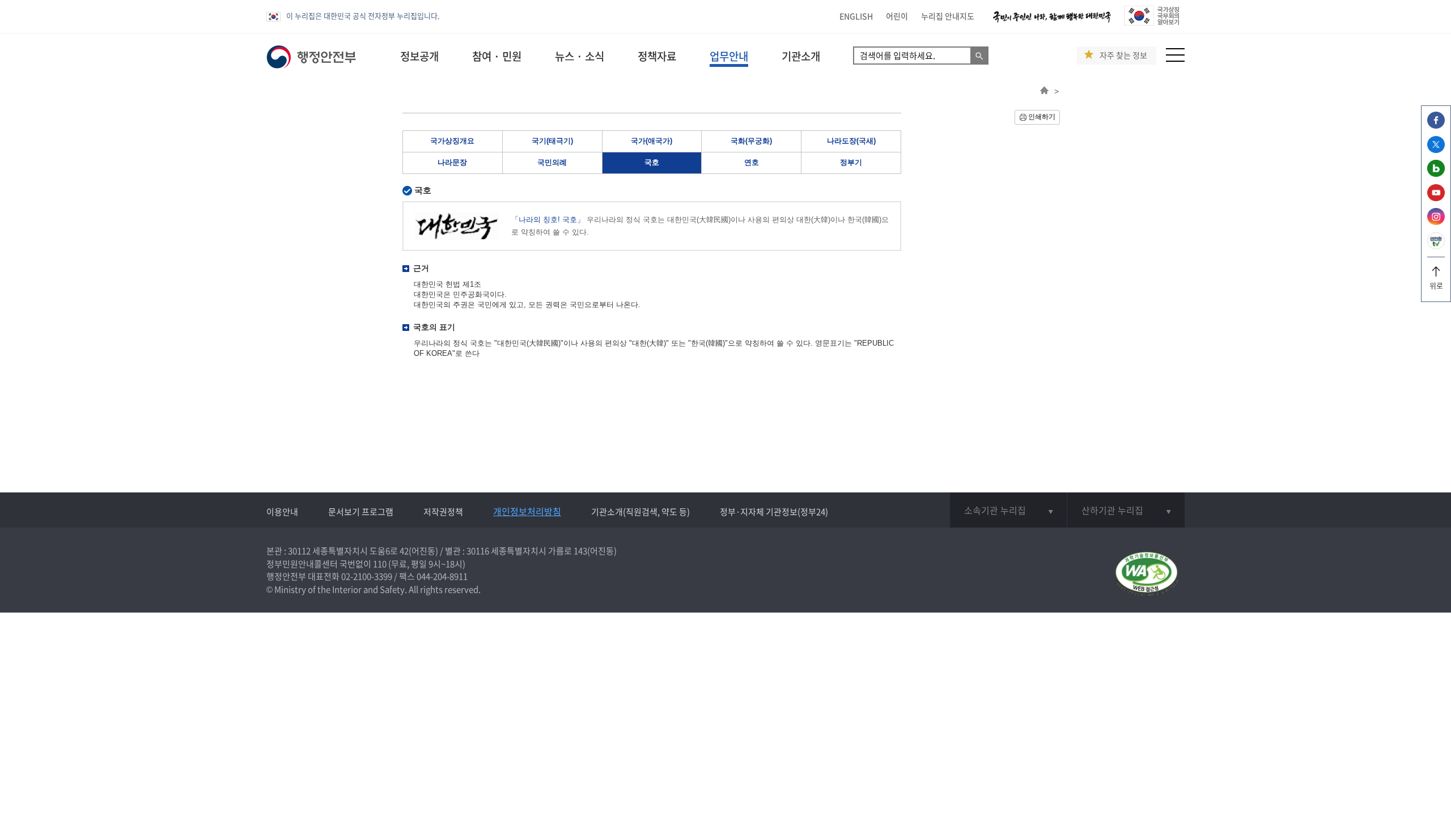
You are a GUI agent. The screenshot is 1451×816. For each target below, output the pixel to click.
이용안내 (282, 511)
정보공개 (419, 56)
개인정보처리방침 (527, 511)
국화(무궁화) (751, 141)
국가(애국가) (651, 141)
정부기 (851, 162)
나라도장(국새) (851, 141)
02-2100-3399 (366, 576)
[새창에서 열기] (1146, 575)
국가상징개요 (452, 141)
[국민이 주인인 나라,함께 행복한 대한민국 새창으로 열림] (1052, 22)
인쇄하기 (1041, 117)
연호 (751, 162)
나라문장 (452, 162)
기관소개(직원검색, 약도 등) (640, 511)
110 (379, 564)
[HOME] (1044, 91)
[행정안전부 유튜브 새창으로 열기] (1436, 198)
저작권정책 (443, 511)
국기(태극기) (552, 141)
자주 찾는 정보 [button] (1123, 55)
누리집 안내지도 (947, 16)
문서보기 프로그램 (360, 511)
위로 (1436, 285)
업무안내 (729, 56)
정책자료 (657, 56)
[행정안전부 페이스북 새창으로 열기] (1436, 125)
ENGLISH (856, 16)
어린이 (897, 16)
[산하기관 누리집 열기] (1126, 510)
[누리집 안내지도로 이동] (1175, 58)
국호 (651, 162)
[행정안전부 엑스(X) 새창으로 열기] (1436, 149)
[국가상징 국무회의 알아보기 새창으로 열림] (1151, 22)
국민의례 (552, 162)
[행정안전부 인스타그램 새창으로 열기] (1436, 221)
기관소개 (801, 56)
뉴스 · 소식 (579, 56)
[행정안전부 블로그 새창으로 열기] (1436, 173)
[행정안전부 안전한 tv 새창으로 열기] (1436, 246)
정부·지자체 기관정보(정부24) (774, 511)
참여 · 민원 (496, 56)
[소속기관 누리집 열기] (1008, 510)
